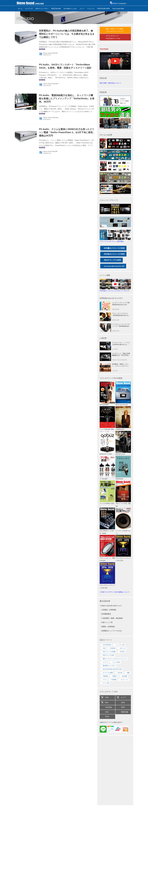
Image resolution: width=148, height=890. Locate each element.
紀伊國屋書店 (106, 614)
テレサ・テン (124, 679)
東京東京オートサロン (109, 665)
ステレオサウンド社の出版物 (111, 378)
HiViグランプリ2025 (112, 260)
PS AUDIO (25, 19)
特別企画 (103, 78)
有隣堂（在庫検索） (108, 626)
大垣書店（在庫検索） (109, 610)
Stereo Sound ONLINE (50, 53)
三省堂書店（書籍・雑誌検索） (112, 618)
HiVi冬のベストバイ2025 (114, 254)
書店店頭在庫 (105, 601)
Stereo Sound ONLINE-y (51, 84)
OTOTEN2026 (107, 644)
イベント (105, 662)
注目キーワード (106, 640)
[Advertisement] (115, 770)
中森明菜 (105, 676)
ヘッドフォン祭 (120, 644)
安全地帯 (124, 676)
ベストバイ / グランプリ (109, 200)
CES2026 (112, 648)
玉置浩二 (114, 676)
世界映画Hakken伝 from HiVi (111, 298)
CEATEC (122, 651)
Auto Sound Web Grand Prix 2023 (112, 669)
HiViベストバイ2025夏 (109, 651)
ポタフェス (123, 648)
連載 (128, 672)
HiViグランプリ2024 (108, 655)
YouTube (119, 672)
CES (104, 648)
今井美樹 (113, 679)
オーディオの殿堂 (108, 672)
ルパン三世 (106, 683)
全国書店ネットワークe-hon (111, 631)
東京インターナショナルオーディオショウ (115, 658)
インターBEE (116, 662)
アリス (105, 679)
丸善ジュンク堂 (107, 622)
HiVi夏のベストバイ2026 (114, 248)
